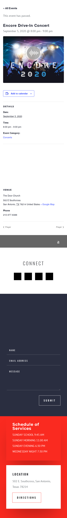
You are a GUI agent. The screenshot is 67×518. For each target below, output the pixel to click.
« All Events (10, 8)
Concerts (7, 137)
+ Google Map (48, 204)
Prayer (8, 227)
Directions (26, 497)
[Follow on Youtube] (39, 276)
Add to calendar (19, 93)
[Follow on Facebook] (17, 276)
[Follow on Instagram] (49, 276)
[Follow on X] (28, 276)
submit (50, 400)
